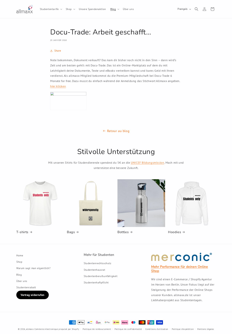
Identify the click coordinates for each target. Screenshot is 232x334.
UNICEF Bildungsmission (147, 162)
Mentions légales (205, 329)
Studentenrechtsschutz (97, 263)
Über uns (21, 281)
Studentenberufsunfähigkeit (101, 276)
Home (19, 255)
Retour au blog (118, 131)
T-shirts (22, 232)
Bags (71, 232)
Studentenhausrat (94, 269)
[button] (51, 9)
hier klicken (58, 86)
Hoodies (174, 232)
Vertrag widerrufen (32, 295)
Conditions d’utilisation (156, 329)
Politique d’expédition (183, 329)
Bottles (123, 232)
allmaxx (30, 329)
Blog (19, 274)
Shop (19, 261)
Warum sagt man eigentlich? (33, 268)
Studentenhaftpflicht (96, 282)
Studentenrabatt (26, 287)
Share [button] (57, 50)
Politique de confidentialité (128, 329)
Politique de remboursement (97, 329)
